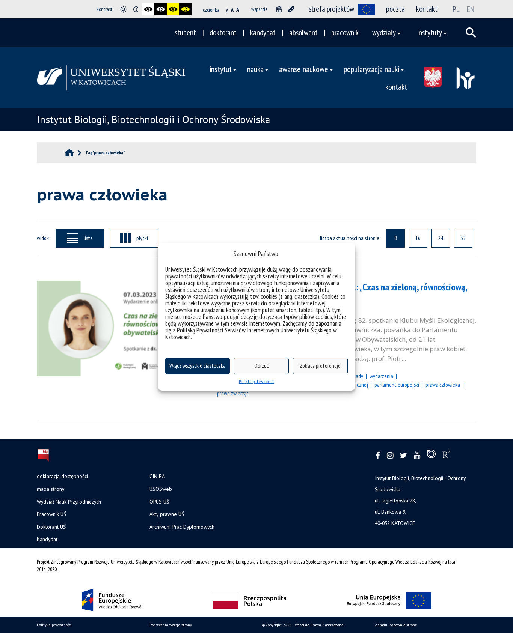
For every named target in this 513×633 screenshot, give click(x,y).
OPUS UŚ (159, 501)
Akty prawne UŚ (166, 514)
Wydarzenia (381, 376)
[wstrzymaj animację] (279, 9)
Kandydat (47, 539)
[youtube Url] (417, 456)
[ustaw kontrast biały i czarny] (160, 9)
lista (88, 238)
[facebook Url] (378, 456)
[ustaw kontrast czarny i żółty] (173, 9)
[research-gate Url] (446, 456)
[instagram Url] (390, 456)
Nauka (255, 68)
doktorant (223, 32)
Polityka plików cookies (256, 381)
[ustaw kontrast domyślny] (123, 9)
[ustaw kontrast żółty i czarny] (185, 9)
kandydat (263, 32)
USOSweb (160, 489)
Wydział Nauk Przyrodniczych (69, 501)
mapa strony (50, 489)
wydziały (384, 32)
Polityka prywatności (54, 624)
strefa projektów (331, 9)
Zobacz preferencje (320, 365)
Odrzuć (261, 365)
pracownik (345, 32)
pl (456, 9)
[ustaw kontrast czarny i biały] (148, 9)
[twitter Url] (403, 456)
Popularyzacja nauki (371, 68)
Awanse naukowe (303, 68)
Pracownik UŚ (51, 514)
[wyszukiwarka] (471, 32)
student (185, 32)
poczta (395, 9)
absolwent (303, 32)
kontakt (427, 9)
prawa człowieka (442, 384)
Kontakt (396, 86)
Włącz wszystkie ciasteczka (197, 365)
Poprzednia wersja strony (170, 624)
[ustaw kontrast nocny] (136, 9)
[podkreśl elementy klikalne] (291, 9)
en (470, 9)
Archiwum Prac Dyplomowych (181, 526)
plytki (142, 238)
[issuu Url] (431, 456)
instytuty (429, 32)
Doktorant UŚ (51, 526)
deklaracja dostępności (62, 476)
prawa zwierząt (233, 393)
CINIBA (157, 476)
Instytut (221, 68)
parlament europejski (396, 384)
